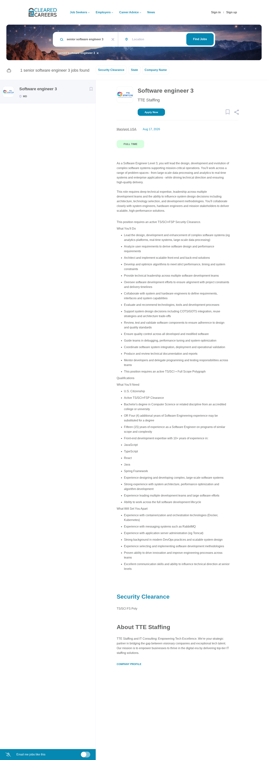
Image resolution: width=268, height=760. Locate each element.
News (151, 12)
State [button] (134, 69)
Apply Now (151, 112)
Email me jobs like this (30, 754)
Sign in (216, 12)
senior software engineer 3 (76, 53)
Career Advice (129, 12)
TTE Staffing (149, 100)
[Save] (91, 89)
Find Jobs (200, 39)
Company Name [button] (156, 69)
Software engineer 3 (38, 89)
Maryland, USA (126, 129)
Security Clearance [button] (111, 69)
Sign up (231, 12)
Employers (103, 12)
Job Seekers (78, 12)
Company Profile (129, 664)
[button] (236, 112)
